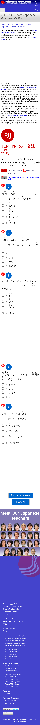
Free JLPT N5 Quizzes (12, 686)
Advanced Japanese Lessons (15, 645)
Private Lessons (9, 629)
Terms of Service (9, 701)
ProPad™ (6, 614)
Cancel (20, 502)
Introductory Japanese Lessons (15, 638)
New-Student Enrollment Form (14, 621)
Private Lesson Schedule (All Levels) (17, 636)
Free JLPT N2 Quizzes (12, 679)
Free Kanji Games (11, 668)
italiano (37, 5)
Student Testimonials (11, 609)
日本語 (37, 3)
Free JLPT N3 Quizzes (12, 682)
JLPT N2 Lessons (11, 656)
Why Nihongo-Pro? (10, 604)
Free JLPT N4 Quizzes (12, 684)
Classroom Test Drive (11, 612)
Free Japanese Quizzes (13, 674)
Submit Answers (21, 495)
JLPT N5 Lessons (11, 649)
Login (37, 10)
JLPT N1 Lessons (11, 659)
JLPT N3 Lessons (11, 654)
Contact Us (7, 693)
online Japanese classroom (16, 115)
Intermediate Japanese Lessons (15, 643)
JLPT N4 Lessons (11, 652)
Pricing (5, 631)
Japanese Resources (11, 698)
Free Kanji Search (11, 670)
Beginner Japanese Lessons (14, 641)
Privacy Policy (8, 703)
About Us (6, 691)
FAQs (5, 624)
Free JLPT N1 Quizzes (12, 677)
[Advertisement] (20, 61)
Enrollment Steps (9, 619)
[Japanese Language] (8, 714)
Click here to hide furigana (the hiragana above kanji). (23, 178)
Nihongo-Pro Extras (10, 663)
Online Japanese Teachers (13, 607)
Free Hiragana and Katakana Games (17, 666)
